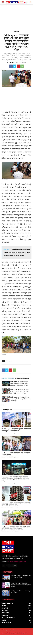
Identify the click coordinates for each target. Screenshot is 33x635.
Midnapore (8, 6)
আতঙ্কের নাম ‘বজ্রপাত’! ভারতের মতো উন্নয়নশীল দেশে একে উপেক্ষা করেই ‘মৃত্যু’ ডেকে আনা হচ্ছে (21, 584)
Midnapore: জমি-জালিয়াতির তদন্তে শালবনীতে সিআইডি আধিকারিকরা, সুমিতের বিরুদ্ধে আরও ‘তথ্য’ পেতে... (15, 479)
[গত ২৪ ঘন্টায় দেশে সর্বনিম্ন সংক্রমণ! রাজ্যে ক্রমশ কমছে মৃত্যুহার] (6, 593)
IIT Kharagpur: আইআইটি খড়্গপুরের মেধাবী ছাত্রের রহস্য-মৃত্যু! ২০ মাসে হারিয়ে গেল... (16, 430)
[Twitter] (14, 66)
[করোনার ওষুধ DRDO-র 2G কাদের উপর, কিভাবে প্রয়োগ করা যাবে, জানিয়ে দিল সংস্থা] (6, 577)
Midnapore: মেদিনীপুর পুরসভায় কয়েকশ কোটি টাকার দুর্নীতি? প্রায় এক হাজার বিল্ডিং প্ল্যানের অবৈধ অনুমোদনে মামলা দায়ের (19, 391)
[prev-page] (3, 405)
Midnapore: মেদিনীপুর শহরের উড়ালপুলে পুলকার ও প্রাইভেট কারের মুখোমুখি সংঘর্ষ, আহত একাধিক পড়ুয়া (20, 399)
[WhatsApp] (22, 66)
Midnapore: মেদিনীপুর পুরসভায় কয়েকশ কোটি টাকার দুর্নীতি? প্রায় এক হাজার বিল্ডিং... (16, 504)
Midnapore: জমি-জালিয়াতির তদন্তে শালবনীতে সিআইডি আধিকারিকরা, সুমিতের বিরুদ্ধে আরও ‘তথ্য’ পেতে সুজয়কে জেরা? (19, 383)
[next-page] (5, 405)
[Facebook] (11, 66)
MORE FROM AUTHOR (22, 378)
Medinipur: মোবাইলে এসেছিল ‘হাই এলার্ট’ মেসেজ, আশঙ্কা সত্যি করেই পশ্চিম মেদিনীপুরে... (16, 528)
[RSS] (11, 565)
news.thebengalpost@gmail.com (17, 561)
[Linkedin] (7, 565)
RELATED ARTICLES (8, 378)
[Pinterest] (18, 66)
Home (3, 6)
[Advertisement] (16, 19)
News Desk (11, 62)
